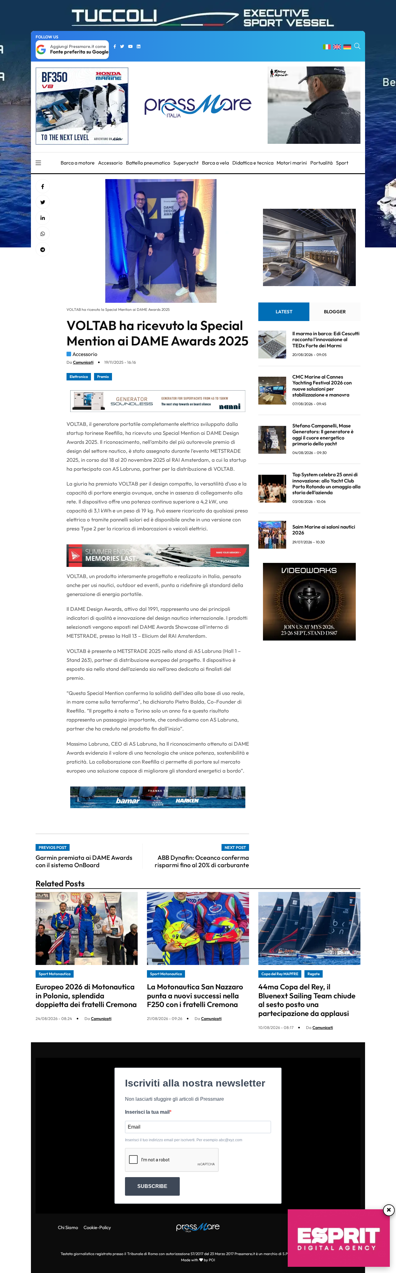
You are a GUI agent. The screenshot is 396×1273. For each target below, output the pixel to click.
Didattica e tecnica (252, 163)
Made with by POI (198, 1260)
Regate (314, 973)
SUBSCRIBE (152, 1186)
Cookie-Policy (97, 1227)
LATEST (284, 312)
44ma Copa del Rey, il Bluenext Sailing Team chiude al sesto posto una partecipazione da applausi (306, 1000)
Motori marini (292, 163)
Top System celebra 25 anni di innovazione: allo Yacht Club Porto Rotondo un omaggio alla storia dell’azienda (326, 484)
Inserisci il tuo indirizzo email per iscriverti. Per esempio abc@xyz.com (183, 1140)
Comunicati (83, 362)
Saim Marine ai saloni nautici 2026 (323, 530)
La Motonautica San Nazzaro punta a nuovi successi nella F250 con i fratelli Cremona (195, 995)
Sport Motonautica (55, 973)
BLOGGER (335, 312)
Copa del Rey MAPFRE (279, 973)
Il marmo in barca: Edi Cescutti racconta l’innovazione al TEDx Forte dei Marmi (325, 340)
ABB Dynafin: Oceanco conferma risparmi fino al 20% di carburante (202, 861)
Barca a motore (78, 163)
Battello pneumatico (148, 163)
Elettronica (79, 376)
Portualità (321, 163)
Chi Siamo (68, 1227)
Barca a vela (215, 163)
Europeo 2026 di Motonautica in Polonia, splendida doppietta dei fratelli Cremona (86, 995)
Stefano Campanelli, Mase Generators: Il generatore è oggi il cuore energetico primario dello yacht (323, 435)
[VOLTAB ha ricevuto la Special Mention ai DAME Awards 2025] (43, 218)
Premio (103, 376)
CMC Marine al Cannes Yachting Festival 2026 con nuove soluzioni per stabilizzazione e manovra (322, 386)
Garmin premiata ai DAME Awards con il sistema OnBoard (84, 861)
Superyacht (186, 163)
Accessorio (110, 163)
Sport (342, 163)
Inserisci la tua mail (147, 1112)
